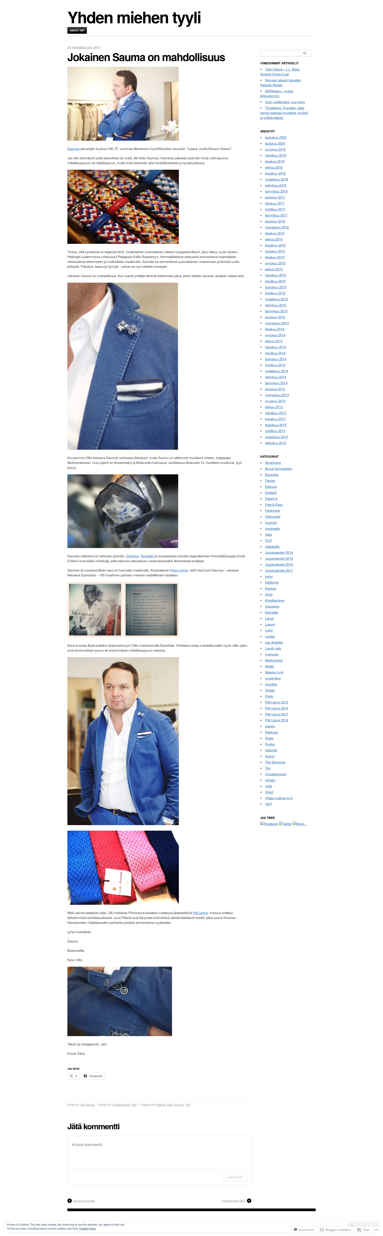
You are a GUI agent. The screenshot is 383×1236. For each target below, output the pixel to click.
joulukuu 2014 (275, 317)
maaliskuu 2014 (276, 371)
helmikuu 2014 (275, 377)
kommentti (235, 1177)
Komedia (271, 612)
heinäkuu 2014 (275, 347)
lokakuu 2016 (274, 233)
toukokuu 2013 (275, 424)
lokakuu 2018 (274, 161)
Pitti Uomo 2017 (276, 714)
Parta (269, 696)
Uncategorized (121, 1104)
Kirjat (268, 594)
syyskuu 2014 (275, 335)
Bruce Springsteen (278, 468)
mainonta (271, 654)
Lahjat (269, 618)
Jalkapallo (272, 546)
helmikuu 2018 (275, 185)
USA (268, 786)
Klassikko (272, 606)
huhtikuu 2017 (275, 209)
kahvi (269, 576)
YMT (134, 1104)
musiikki (271, 684)
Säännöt (271, 750)
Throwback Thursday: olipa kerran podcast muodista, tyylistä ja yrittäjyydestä (284, 112)
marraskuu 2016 (277, 227)
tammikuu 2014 (276, 382)
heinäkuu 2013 (275, 412)
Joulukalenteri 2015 (279, 558)
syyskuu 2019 (275, 149)
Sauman (73, 148)
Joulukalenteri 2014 (279, 552)
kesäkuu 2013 (275, 418)
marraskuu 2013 (277, 394)
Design (270, 480)
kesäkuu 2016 (275, 245)
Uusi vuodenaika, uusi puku (285, 101)
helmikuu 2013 (275, 442)
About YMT (77, 30)
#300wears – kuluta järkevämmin (276, 93)
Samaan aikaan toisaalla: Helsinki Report (280, 82)
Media (269, 666)
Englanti (271, 492)
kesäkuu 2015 (275, 281)
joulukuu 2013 (275, 388)
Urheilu (270, 780)
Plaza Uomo (179, 570)
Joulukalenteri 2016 (279, 564)
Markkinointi (274, 660)
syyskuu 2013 (275, 400)
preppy (270, 726)
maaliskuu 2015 (276, 299)
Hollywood (272, 516)
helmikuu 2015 (275, 305)
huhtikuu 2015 (275, 293)
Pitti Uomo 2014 (276, 708)
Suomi (269, 756)
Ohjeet (270, 690)
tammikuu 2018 (276, 191)
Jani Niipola (87, 1104)
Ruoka (270, 744)
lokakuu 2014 (274, 329)
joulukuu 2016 (275, 221)
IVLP (268, 540)
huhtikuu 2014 (275, 365)
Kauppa (179, 1104)
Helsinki (161, 1104)
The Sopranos (275, 762)
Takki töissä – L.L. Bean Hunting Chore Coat (280, 71)
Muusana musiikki (84, 1200)
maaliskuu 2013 (276, 436)
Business (272, 474)
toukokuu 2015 (275, 287)
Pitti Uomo (200, 912)
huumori (271, 522)
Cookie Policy (87, 1228)
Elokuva (271, 486)
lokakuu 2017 (274, 203)
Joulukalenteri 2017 (279, 570)
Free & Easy (274, 504)
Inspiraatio (272, 528)
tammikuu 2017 (276, 215)
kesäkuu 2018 (275, 173)
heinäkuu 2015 (275, 275)
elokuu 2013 (274, 406)
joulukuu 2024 (275, 143)
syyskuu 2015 (275, 263)
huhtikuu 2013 (275, 430)
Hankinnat (272, 510)
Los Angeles (274, 642)
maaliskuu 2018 (276, 179)
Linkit (269, 630)
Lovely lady (273, 648)
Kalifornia (271, 582)
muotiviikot (273, 678)
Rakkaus (271, 732)
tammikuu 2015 (276, 311)
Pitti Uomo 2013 (276, 702)
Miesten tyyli (274, 672)
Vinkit (269, 792)
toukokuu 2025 (275, 137)
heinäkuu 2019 (275, 155)
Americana (273, 462)
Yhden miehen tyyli (134, 16)
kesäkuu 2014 (275, 353)
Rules (269, 738)
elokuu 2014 (274, 341)
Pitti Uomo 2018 (276, 720)
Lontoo (270, 636)
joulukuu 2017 (275, 197)
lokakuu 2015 (274, 257)
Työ (267, 768)
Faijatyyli (271, 498)
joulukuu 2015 (275, 251)
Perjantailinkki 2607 (234, 1200)
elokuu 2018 (274, 167)
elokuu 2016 (274, 239)
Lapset (270, 624)
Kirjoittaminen (275, 600)
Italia (170, 1104)
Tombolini (147, 556)
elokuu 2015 (274, 269)
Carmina (132, 556)
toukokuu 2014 (275, 359)
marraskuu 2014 (277, 323)
